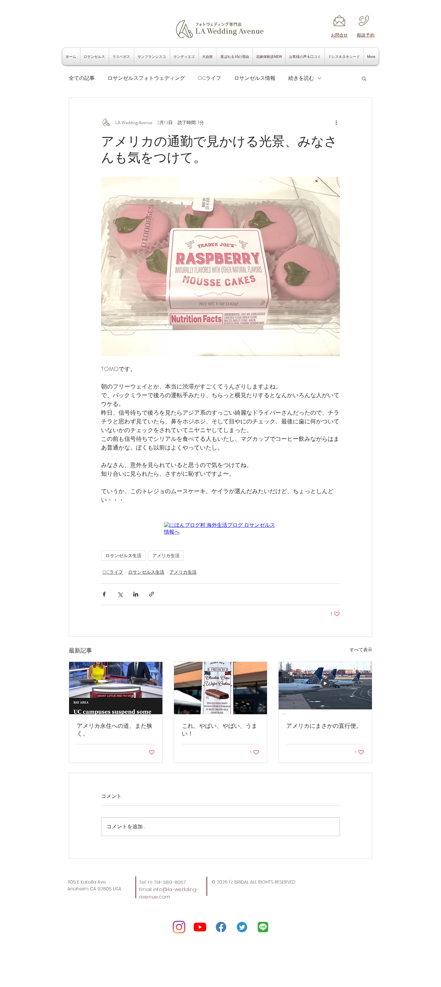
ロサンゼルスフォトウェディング (146, 78)
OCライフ (209, 78)
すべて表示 (361, 649)
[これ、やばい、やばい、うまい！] (220, 688)
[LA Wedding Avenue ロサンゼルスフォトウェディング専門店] (179, 927)
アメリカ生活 (165, 555)
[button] (364, 78)
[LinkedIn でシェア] (136, 594)
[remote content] (220, 529)
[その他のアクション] (336, 122)
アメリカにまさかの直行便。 (324, 725)
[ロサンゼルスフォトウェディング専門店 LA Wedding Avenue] (263, 927)
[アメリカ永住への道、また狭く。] (115, 688)
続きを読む (301, 78)
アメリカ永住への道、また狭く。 (114, 729)
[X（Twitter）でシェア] (120, 594)
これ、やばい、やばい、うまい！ (219, 729)
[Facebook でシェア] (104, 594)
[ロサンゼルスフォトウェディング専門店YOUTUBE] (200, 927)
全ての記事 (82, 78)
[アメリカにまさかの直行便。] (325, 688)
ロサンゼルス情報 (254, 78)
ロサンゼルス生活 (123, 555)
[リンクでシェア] (152, 594)
